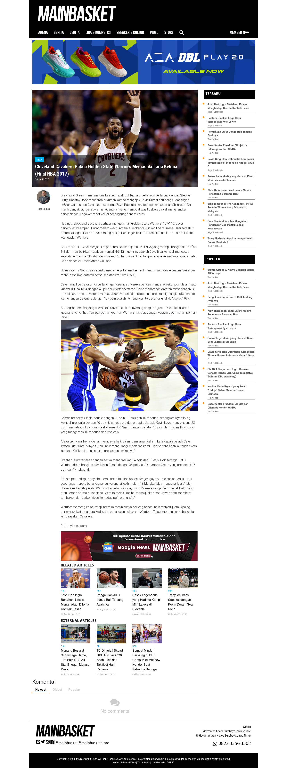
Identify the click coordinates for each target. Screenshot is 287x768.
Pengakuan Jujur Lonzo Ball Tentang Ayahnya (110, 600)
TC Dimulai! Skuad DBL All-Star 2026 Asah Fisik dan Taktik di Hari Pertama (110, 659)
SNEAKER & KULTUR (130, 32)
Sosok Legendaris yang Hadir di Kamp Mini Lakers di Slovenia (146, 602)
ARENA (43, 32)
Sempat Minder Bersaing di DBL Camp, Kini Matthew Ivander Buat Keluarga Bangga (146, 659)
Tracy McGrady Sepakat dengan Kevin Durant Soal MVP (180, 602)
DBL (63, 646)
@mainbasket (66, 742)
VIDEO (154, 32)
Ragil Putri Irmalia (215, 112)
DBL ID (171, 762)
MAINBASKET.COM (86, 758)
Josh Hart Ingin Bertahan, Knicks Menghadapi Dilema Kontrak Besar (75, 602)
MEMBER (236, 32)
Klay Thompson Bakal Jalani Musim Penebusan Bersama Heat (229, 191)
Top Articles (143, 762)
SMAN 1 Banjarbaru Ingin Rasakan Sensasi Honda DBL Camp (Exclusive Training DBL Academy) (230, 372)
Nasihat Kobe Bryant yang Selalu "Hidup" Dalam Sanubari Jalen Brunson (227, 390)
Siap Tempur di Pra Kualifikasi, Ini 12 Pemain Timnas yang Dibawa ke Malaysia (230, 207)
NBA (39, 159)
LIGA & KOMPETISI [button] (98, 32)
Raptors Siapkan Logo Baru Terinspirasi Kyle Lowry (224, 119)
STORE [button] (169, 32)
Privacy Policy (128, 762)
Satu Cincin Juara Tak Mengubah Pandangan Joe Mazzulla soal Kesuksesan (227, 224)
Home (116, 762)
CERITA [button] (75, 32)
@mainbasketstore (93, 742)
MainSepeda (158, 762)
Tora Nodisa (213, 139)
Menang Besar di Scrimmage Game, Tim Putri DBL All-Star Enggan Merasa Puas (75, 659)
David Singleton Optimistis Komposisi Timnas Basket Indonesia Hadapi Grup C (231, 162)
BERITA (59, 32)
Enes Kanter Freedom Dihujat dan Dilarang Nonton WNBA (228, 147)
